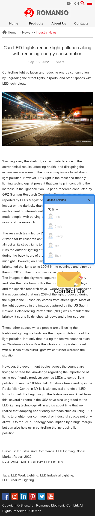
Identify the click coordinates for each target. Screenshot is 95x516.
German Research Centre (29, 194)
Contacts (81, 23)
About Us (58, 23)
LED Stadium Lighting (18, 480)
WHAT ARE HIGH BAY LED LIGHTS (37, 462)
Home (13, 23)
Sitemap (35, 511)
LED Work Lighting (24, 475)
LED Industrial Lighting (56, 475)
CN (76, 3)
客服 (51, 209)
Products (36, 23)
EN (69, 3)
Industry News (46, 32)
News (26, 32)
